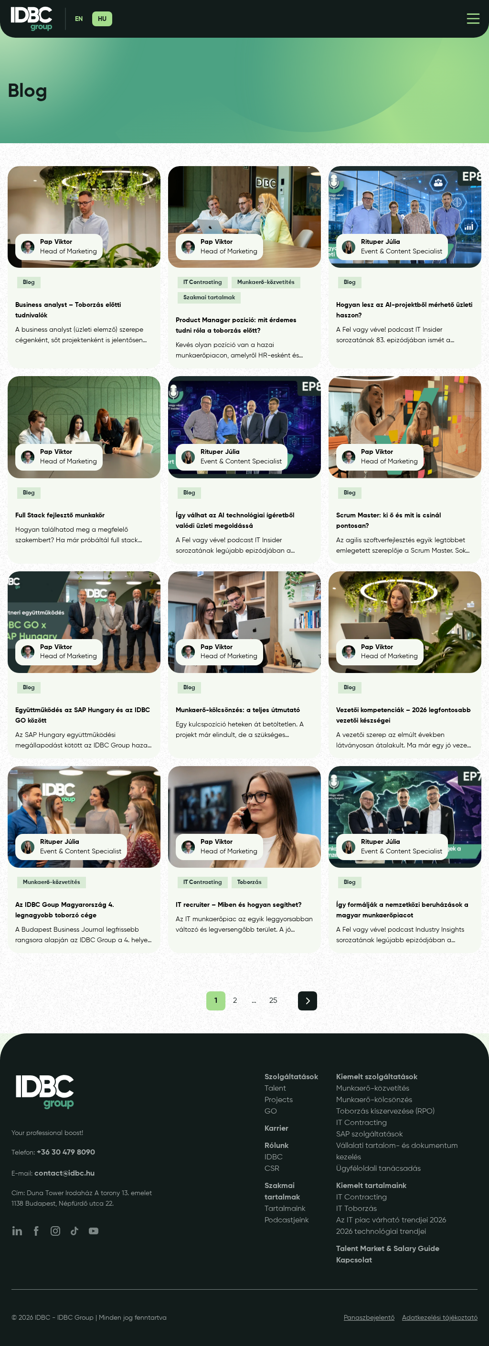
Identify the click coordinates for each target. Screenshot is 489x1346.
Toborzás (249, 882)
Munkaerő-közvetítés (266, 282)
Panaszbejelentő (369, 1317)
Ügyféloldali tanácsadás (378, 1169)
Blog (29, 282)
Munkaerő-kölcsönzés (374, 1100)
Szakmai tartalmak (209, 298)
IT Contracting (202, 282)
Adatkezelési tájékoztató (440, 1317)
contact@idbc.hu (64, 1174)
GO (271, 1111)
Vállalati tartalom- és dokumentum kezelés (397, 1151)
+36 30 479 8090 (66, 1153)
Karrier (276, 1129)
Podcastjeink (287, 1220)
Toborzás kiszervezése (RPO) (385, 1111)
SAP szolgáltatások (369, 1134)
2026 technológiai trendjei (381, 1232)
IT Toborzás (356, 1209)
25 (273, 1001)
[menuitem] (78, 19)
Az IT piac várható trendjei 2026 (391, 1220)
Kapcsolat (354, 1260)
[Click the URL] (44, 1092)
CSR (272, 1169)
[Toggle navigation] (473, 19)
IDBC (274, 1157)
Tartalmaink (285, 1209)
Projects (279, 1100)
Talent (275, 1089)
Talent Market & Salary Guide (387, 1249)
